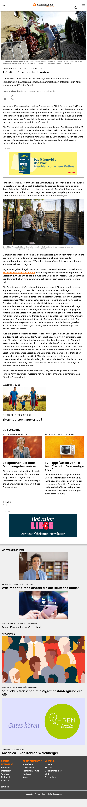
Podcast (27, 774)
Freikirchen (50, 777)
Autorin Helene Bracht (16, 435)
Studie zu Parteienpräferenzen (19, 687)
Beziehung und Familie (46, 91)
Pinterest (5, 777)
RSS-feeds (28, 764)
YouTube (5, 774)
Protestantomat (31, 771)
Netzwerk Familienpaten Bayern (19, 272)
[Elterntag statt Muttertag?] (43, 399)
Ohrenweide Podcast (13, 749)
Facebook (6, 767)
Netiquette (29, 794)
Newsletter (28, 767)
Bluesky (5, 780)
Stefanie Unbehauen (26, 91)
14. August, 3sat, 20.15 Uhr (60, 435)
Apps (25, 777)
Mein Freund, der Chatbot (21, 627)
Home (5, 97)
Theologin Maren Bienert (17, 415)
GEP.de (48, 764)
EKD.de (48, 767)
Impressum (57, 794)
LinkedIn (5, 787)
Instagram (6, 771)
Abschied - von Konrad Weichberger (30, 753)
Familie (5, 505)
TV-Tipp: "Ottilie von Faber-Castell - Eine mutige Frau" (64, 466)
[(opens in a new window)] (43, 163)
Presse (37, 794)
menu (3, 5)
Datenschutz (47, 794)
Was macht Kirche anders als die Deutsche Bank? (40, 588)
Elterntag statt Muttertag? (22, 419)
